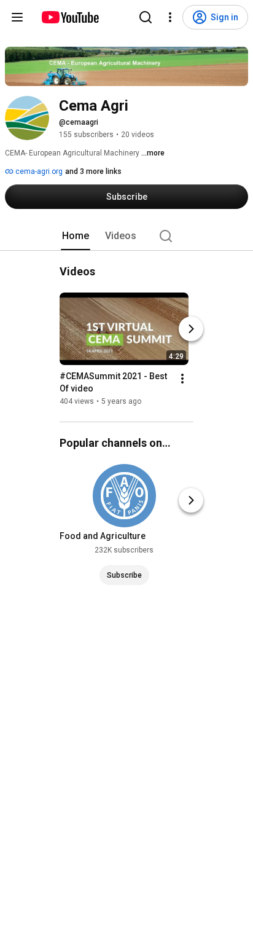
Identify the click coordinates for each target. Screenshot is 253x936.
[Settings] (170, 17)
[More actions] (182, 378)
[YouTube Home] (69, 17)
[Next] (191, 329)
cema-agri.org (38, 171)
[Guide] (17, 17)
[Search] (145, 17)
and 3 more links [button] (93, 171)
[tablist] (126, 236)
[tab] (75, 236)
